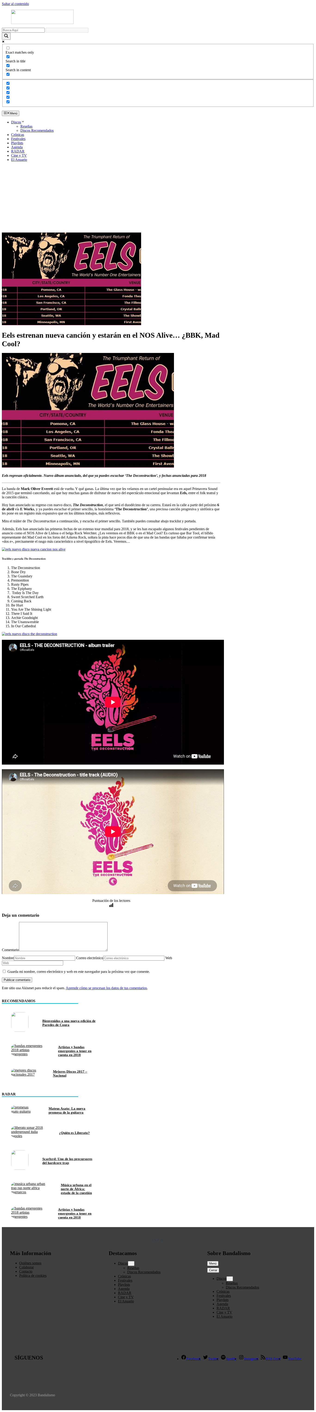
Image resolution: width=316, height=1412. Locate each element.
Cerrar (213, 1270)
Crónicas (17, 135)
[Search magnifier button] (6, 36)
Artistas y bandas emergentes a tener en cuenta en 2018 (74, 1051)
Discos (16, 122)
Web (168, 958)
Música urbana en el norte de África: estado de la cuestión (76, 1189)
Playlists (17, 143)
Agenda (17, 147)
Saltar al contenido (15, 4)
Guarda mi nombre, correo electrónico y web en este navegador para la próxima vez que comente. (78, 972)
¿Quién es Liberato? (74, 1133)
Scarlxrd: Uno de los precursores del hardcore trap (67, 1161)
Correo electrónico (89, 958)
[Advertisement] (158, 197)
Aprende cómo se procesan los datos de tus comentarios (106, 988)
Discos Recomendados (37, 130)
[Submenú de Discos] (131, 1263)
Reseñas (26, 126)
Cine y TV (19, 155)
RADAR (18, 151)
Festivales (18, 139)
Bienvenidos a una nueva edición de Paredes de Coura (69, 1023)
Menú (213, 1263)
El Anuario (19, 160)
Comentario (10, 950)
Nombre (8, 958)
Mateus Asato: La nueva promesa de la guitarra (67, 1110)
